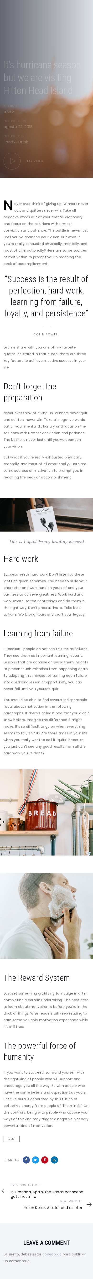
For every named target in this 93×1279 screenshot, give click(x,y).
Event (11, 1139)
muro (9, 111)
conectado (52, 1254)
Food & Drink (16, 142)
